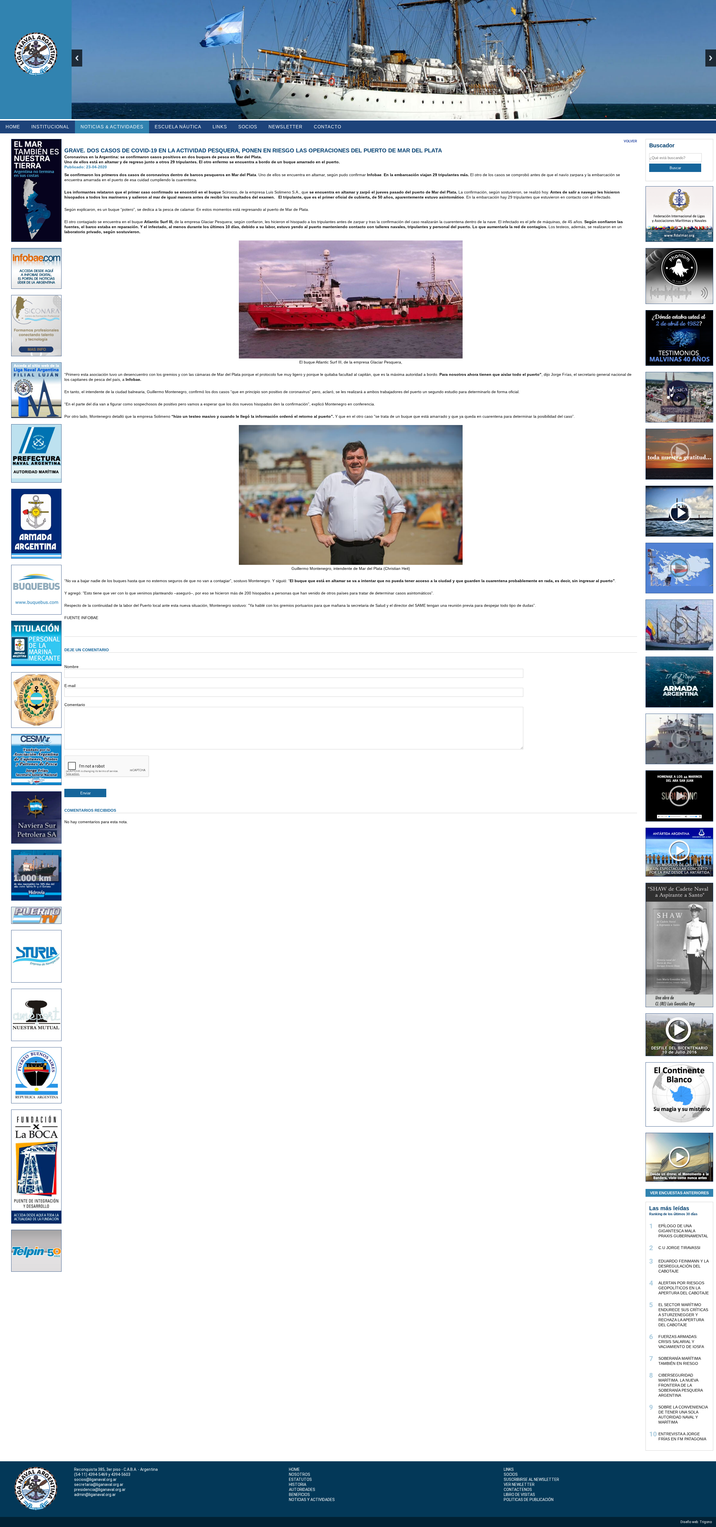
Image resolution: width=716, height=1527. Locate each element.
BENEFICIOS (299, 1494)
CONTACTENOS (518, 1489)
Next (710, 58)
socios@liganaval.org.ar (95, 1479)
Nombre (71, 666)
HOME (13, 126)
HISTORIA (297, 1484)
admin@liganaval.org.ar (95, 1494)
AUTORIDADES (302, 1489)
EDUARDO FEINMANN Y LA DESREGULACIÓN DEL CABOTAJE (683, 1266)
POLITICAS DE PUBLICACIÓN (529, 1499)
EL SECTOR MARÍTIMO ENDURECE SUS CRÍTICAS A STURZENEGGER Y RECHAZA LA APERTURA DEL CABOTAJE (683, 1314)
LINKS (220, 126)
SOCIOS (247, 126)
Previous (77, 58)
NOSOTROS (299, 1474)
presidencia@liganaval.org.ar (100, 1489)
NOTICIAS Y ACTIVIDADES (312, 1499)
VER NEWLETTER (519, 1484)
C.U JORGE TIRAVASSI (679, 1247)
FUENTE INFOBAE (81, 617)
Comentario (74, 704)
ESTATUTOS (300, 1479)
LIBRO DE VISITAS (519, 1494)
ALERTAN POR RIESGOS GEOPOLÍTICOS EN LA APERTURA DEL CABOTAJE (683, 1288)
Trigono (706, 1522)
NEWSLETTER (285, 126)
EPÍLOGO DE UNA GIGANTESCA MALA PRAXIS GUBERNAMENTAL (683, 1231)
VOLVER (630, 141)
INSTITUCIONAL (50, 126)
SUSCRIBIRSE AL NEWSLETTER (531, 1479)
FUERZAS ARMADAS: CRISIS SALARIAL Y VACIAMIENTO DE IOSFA (681, 1341)
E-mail (70, 685)
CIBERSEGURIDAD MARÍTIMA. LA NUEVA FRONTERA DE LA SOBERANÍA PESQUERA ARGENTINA (680, 1385)
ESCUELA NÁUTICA (178, 126)
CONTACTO (327, 126)
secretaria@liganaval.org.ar (98, 1484)
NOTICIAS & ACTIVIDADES (112, 126)
